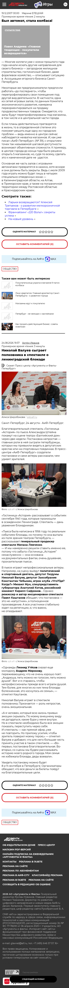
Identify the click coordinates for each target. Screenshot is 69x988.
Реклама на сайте (15, 866)
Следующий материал (33, 979)
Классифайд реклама (47, 875)
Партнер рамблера (30, 972)
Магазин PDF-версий (17, 849)
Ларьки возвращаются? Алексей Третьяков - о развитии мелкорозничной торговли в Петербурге (32, 206)
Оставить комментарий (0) (34, 244)
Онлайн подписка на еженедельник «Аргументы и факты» (28, 855)
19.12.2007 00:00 (10, 13)
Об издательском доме (19, 845)
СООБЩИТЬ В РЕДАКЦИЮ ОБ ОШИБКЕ (27, 884)
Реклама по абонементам (21, 870)
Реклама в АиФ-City (16, 875)
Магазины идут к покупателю (30, 303)
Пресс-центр (46, 845)
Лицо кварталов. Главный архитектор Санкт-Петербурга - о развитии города (37, 294)
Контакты (9, 861)
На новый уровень (20, 219)
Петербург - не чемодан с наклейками (34, 314)
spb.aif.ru (32, 417)
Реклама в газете (30, 861)
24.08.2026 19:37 (11, 342)
